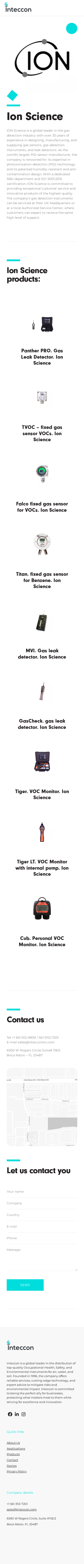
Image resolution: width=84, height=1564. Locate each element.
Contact (12, 1460)
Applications (16, 1448)
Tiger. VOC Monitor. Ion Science (42, 794)
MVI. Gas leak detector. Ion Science (42, 654)
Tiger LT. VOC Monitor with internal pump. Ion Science (42, 868)
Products (13, 1454)
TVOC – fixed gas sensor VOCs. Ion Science (42, 433)
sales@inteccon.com (22, 1509)
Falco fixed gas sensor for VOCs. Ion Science (42, 507)
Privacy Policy (17, 1471)
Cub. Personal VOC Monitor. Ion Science (42, 941)
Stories (12, 1466)
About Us (13, 1442)
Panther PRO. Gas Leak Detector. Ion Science (42, 357)
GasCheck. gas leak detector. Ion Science (42, 724)
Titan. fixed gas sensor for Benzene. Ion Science (42, 580)
